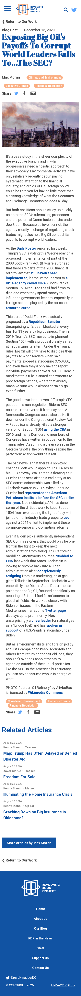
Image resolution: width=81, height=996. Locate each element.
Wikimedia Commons (45, 692)
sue (66, 517)
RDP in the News (40, 938)
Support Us (40, 958)
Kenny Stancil (13, 747)
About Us (40, 919)
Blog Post (10, 30)
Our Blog (40, 928)
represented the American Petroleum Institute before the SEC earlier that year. (40, 498)
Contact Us (40, 968)
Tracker (30, 747)
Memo (29, 788)
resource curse (18, 308)
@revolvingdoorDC (23, 978)
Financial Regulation (49, 85)
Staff (40, 948)
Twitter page (55, 610)
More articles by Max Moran (29, 843)
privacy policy (63, 985)
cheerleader (41, 620)
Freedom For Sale (19, 776)
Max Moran (11, 77)
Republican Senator (45, 321)
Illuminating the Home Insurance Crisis (38, 794)
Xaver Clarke (12, 771)
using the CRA (55, 429)
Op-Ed (29, 806)
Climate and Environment (45, 77)
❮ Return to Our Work (19, 21)
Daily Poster (26, 248)
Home (40, 909)
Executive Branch (17, 85)
